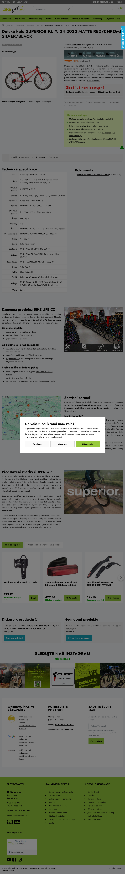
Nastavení (62, 444)
